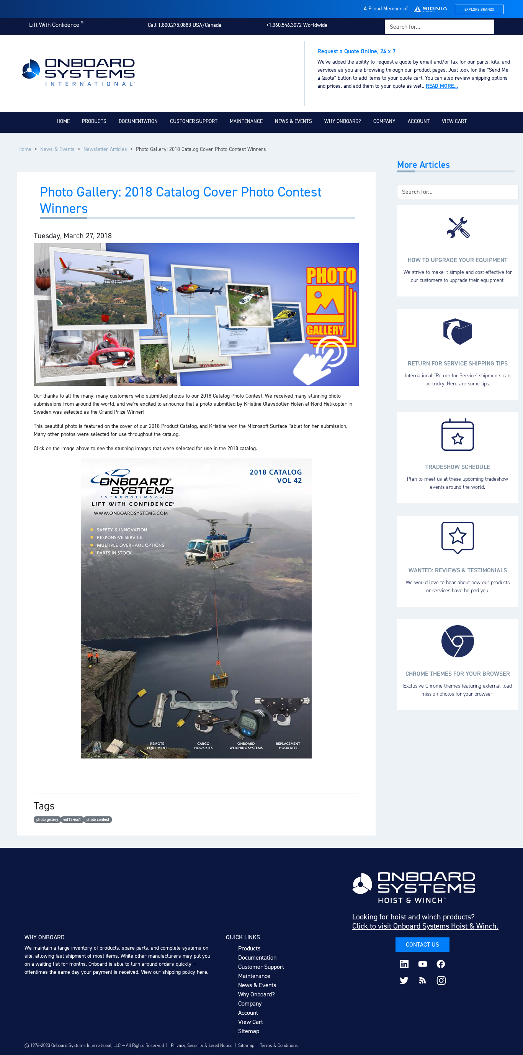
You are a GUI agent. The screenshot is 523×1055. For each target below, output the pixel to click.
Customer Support (193, 121)
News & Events (293, 121)
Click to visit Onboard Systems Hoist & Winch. (425, 926)
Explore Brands (479, 9)
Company (384, 121)
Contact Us (422, 944)
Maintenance (246, 121)
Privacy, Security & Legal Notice (201, 1045)
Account (419, 121)
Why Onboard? (342, 121)
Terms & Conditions (279, 1045)
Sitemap (248, 1031)
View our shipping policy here (174, 972)
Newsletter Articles (105, 149)
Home (63, 121)
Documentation (138, 121)
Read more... (442, 86)
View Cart (454, 121)
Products (94, 121)
